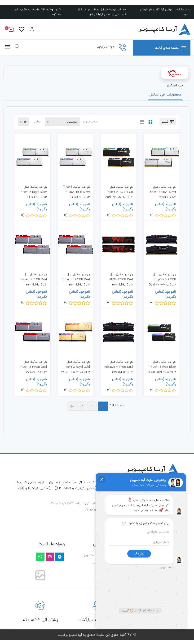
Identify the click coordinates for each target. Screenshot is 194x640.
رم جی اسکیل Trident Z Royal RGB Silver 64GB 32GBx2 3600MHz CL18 (76, 194)
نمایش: (36, 122)
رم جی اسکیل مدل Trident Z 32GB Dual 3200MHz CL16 (76, 279)
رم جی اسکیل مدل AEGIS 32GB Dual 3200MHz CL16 (121, 279)
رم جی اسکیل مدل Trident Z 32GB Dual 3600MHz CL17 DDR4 (33, 369)
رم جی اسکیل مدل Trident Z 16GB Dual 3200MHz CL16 (33, 279)
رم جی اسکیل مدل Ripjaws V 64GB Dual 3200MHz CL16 (118, 367)
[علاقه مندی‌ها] (21, 29)
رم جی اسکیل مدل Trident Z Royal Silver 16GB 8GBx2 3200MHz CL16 (162, 194)
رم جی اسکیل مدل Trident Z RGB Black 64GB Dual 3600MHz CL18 (162, 369)
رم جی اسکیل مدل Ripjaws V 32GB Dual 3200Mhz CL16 (162, 279)
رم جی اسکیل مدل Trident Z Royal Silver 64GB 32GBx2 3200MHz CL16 (33, 194)
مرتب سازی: (90, 122)
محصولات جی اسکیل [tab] (165, 94)
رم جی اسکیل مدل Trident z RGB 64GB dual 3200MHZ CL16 (119, 192)
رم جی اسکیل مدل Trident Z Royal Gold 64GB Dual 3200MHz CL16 (75, 369)
